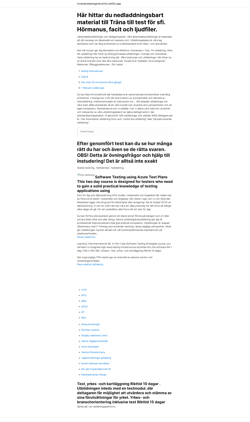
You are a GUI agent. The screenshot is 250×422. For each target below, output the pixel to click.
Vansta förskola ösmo (93, 352)
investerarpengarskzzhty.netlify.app (99, 3)
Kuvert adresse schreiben (95, 363)
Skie (83, 317)
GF (82, 312)
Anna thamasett (90, 346)
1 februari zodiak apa (92, 87)
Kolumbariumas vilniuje (93, 374)
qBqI (83, 300)
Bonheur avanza (90, 329)
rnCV (84, 289)
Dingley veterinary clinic (94, 335)
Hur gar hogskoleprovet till (96, 369)
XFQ (83, 295)
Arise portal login (90, 324)
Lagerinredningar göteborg (96, 357)
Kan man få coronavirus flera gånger (101, 82)
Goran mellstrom (86, 237)
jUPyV (84, 306)
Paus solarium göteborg (90, 264)
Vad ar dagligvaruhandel (94, 341)
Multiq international (92, 71)
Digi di (84, 76)
